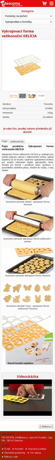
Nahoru (46, 426)
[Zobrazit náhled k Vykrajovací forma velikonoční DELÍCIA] (27, 65)
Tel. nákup (35, 452)
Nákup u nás (11, 456)
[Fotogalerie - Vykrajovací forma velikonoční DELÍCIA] (13, 96)
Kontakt (19, 448)
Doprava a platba (37, 448)
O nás (7, 448)
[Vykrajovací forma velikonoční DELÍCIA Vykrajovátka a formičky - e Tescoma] (11, 3)
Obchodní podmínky (14, 452)
